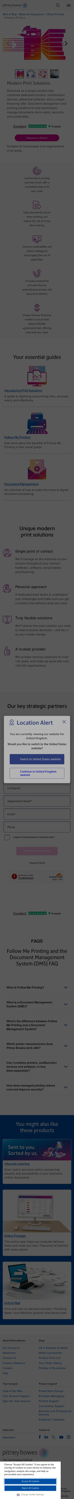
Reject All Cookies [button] (30, 1488)
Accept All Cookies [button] (30, 1481)
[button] (30, 1495)
